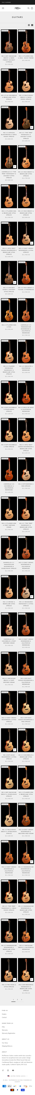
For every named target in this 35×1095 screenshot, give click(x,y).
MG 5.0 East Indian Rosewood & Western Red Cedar (26, 831)
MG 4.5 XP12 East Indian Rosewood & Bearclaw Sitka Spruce (9, 251)
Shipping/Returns (7, 1046)
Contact (4, 1017)
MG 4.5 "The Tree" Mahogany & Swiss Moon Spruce (9, 908)
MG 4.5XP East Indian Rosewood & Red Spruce (26, 719)
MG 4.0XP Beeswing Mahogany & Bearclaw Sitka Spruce (26, 987)
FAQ (3, 1027)
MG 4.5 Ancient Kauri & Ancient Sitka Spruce (9, 289)
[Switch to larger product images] (29, 25)
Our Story (5, 1043)
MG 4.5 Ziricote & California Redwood (26, 368)
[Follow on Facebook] (3, 1070)
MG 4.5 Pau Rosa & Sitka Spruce (9, 985)
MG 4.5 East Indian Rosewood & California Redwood (26, 565)
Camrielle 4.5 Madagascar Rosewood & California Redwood (26, 329)
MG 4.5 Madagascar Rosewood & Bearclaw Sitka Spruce (26, 909)
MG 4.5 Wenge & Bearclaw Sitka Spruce (9, 603)
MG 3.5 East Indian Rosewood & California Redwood (26, 642)
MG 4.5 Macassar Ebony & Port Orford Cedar (9, 680)
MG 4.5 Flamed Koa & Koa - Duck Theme (26, 57)
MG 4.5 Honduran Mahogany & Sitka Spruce (26, 603)
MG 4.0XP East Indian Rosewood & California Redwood (26, 681)
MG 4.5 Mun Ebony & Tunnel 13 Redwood (26, 288)
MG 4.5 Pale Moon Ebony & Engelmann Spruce (9, 831)
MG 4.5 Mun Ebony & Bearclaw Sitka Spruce (26, 174)
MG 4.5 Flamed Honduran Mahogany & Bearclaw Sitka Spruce (9, 370)
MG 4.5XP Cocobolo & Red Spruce (9, 445)
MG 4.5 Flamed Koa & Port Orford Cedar (9, 525)
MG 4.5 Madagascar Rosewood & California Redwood (26, 869)
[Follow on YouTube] (13, 1070)
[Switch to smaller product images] (32, 25)
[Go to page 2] (22, 999)
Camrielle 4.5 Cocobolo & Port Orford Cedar (9, 641)
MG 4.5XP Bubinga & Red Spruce (26, 485)
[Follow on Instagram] (8, 1070)
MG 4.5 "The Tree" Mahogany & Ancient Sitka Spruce (26, 135)
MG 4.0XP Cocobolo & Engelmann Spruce (9, 409)
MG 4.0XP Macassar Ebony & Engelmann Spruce (9, 794)
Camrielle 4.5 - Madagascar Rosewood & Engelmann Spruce (9, 565)
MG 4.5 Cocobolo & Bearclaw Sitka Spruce (26, 757)
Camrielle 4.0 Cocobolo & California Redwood (9, 487)
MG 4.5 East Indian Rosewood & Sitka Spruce (26, 250)
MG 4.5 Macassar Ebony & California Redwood (26, 947)
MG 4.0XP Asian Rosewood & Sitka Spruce (9, 757)
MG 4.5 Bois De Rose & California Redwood (26, 409)
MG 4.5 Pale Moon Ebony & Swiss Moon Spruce (26, 97)
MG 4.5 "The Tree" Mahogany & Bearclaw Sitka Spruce (26, 526)
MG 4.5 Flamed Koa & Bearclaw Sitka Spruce (9, 213)
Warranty (5, 1030)
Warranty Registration (8, 1033)
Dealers (4, 1014)
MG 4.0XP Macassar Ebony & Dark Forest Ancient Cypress (9, 59)
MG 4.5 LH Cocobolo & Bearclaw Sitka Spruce (9, 97)
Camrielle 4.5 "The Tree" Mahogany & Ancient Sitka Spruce (9, 174)
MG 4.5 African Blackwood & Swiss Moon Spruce (9, 134)
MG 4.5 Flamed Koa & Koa (9, 326)
